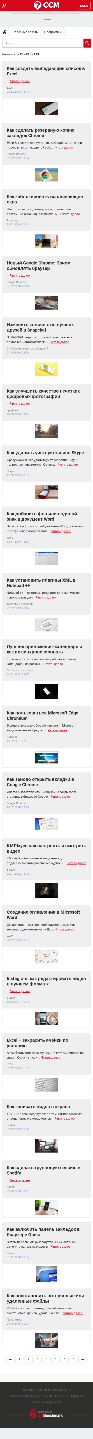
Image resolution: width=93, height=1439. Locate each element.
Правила (77, 1396)
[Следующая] (82, 1359)
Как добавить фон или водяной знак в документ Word (42, 516)
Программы (53, 32)
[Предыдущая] (10, 1359)
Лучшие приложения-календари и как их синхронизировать (44, 649)
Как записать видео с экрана (38, 1106)
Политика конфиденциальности (30, 1396)
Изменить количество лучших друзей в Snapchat (40, 327)
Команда (29, 1389)
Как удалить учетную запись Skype (45, 452)
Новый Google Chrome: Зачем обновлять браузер (39, 265)
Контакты (61, 1396)
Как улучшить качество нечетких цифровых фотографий (43, 393)
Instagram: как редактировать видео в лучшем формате (46, 981)
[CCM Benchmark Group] (46, 1414)
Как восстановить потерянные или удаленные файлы (45, 1298)
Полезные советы (25, 32)
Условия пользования (53, 1389)
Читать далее (20, 81)
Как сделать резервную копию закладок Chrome (40, 132)
